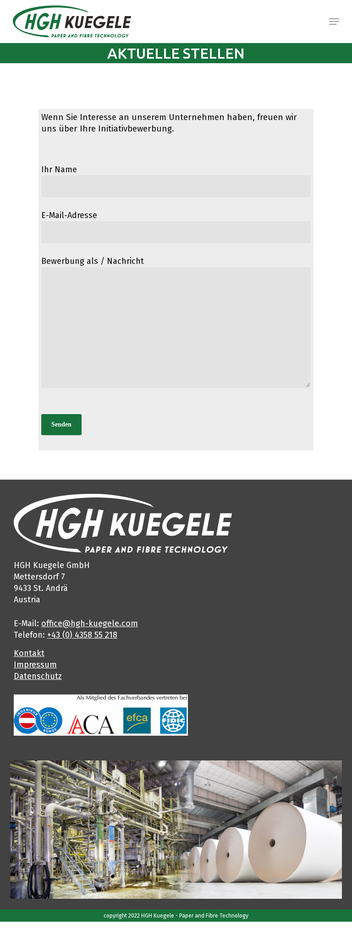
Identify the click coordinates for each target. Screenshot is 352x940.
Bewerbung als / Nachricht (92, 261)
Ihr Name (59, 169)
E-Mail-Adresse (69, 215)
